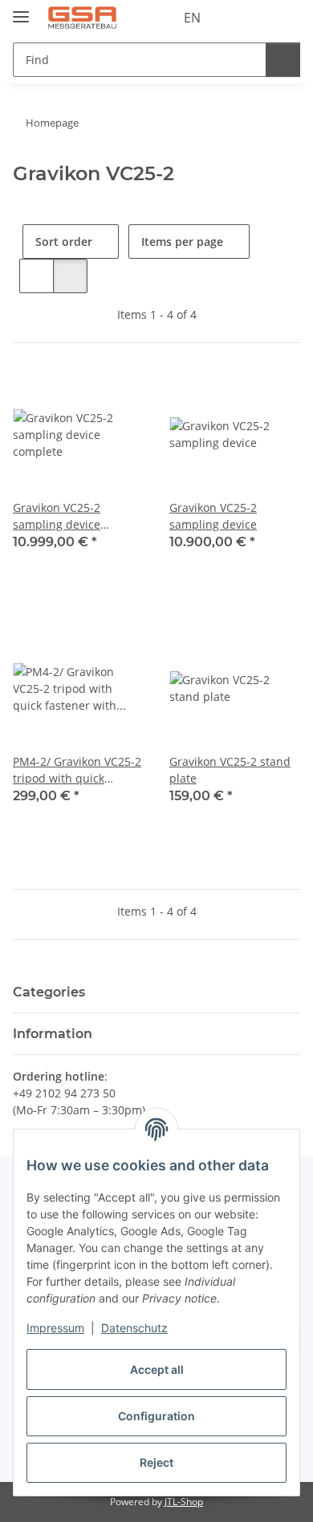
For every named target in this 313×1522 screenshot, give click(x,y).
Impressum (55, 1328)
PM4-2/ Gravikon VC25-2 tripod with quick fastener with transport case (77, 770)
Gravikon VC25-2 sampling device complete (56, 516)
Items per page (182, 241)
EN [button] (192, 17)
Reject (156, 1462)
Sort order (63, 241)
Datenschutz (134, 1328)
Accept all (157, 1369)
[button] (236, 18)
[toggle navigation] (21, 10)
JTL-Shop (184, 1501)
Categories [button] (49, 992)
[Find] (283, 59)
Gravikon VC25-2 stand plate (230, 770)
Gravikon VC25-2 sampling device (213, 516)
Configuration (156, 1416)
